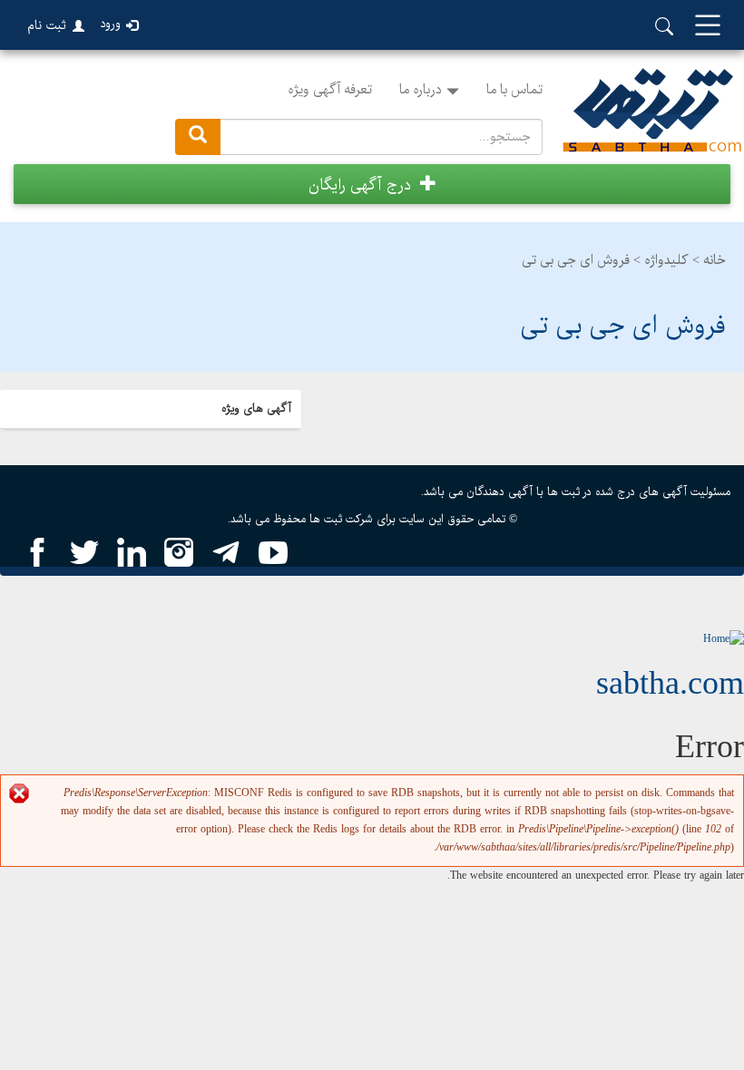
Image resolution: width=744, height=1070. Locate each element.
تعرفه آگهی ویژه (330, 90)
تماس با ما (514, 90)
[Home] (723, 638)
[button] (372, 184)
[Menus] (708, 27)
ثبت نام (46, 25)
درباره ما (420, 90)
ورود (110, 24)
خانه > (709, 260)
